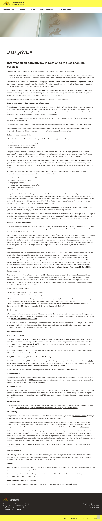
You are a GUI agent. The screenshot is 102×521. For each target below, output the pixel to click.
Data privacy (74, 518)
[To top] (98, 517)
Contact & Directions (65, 9)
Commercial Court (8, 9)
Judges (32, 9)
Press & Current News (46, 9)
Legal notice (86, 518)
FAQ (65, 518)
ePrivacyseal (84, 427)
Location (22, 9)
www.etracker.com (79, 416)
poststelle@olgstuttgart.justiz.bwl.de (88, 504)
